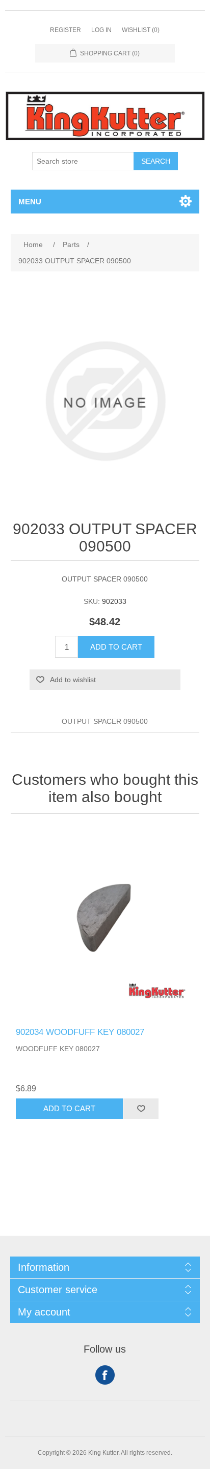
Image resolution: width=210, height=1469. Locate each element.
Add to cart (116, 646)
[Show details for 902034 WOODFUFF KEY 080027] (105, 923)
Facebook (105, 1375)
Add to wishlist (73, 680)
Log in (101, 30)
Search (155, 161)
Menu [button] (29, 201)
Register (65, 30)
